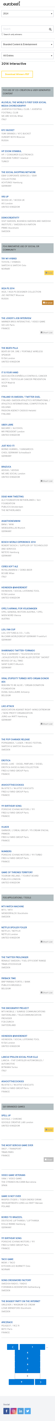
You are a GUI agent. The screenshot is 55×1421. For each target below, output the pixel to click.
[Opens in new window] (6, 1411)
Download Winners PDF (17, 74)
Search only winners (13, 34)
